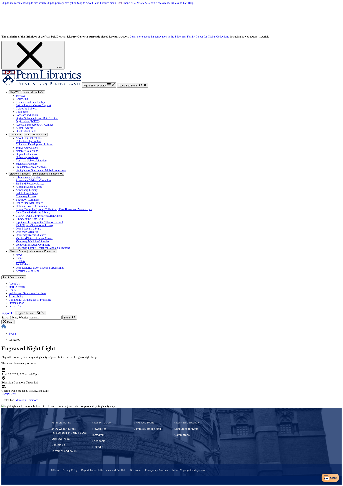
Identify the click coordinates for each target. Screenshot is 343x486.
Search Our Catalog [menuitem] (27, 147)
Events (12, 333)
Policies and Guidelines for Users (27, 293)
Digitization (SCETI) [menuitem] (27, 121)
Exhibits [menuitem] (20, 261)
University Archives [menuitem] (27, 157)
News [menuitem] (19, 254)
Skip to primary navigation (61, 2)
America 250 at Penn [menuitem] (27, 270)
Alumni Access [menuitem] (24, 127)
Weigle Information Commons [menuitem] (33, 244)
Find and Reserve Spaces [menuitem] (30, 183)
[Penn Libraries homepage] (41, 85)
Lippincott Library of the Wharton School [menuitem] (39, 222)
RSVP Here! (8, 393)
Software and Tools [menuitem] (27, 114)
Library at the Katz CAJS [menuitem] (30, 218)
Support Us (7, 313)
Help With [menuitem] (15, 92)
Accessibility (16, 296)
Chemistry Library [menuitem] (26, 196)
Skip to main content (13, 2)
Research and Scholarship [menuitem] (30, 102)
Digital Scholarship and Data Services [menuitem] (37, 118)
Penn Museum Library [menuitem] (28, 228)
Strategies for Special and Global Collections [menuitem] (41, 170)
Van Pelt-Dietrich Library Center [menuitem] (34, 238)
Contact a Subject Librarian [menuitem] (31, 160)
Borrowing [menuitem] (22, 98)
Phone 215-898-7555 (135, 2)
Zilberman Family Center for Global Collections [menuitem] (43, 247)
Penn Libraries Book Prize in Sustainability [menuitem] (40, 267)
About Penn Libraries (13, 277)
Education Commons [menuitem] (27, 199)
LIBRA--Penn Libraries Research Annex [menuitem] (39, 215)
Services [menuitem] (20, 95)
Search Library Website (14, 317)
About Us (14, 283)
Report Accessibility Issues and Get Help (170, 2)
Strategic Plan (16, 302)
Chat (119, 2)
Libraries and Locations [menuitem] (29, 177)
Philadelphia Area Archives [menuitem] (31, 166)
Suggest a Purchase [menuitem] (27, 163)
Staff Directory (17, 286)
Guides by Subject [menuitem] (26, 108)
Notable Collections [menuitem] (27, 150)
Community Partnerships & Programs (30, 299)
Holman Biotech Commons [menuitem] (31, 206)
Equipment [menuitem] (22, 111)
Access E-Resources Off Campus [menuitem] (34, 124)
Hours (12, 289)
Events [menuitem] (19, 258)
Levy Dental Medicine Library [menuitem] (33, 212)
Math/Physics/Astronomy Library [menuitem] (34, 225)
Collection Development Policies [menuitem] (34, 144)
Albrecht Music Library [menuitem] (29, 186)
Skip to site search (35, 2)
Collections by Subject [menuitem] (28, 141)
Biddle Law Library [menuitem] (27, 193)
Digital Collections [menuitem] (26, 154)
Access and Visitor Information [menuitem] (33, 180)
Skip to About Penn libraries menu (96, 2)
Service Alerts (16, 306)
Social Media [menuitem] (23, 264)
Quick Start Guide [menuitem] (26, 131)
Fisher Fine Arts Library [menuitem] (29, 202)
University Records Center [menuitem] (31, 234)
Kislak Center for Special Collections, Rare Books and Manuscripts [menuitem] (54, 209)
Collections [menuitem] (15, 134)
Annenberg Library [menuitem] (27, 189)
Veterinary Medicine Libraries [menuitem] (32, 241)
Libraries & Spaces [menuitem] (20, 173)
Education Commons (26, 400)
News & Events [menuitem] (18, 251)
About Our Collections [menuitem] (28, 137)
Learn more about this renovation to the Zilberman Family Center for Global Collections (179, 36)
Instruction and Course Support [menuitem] (33, 105)
